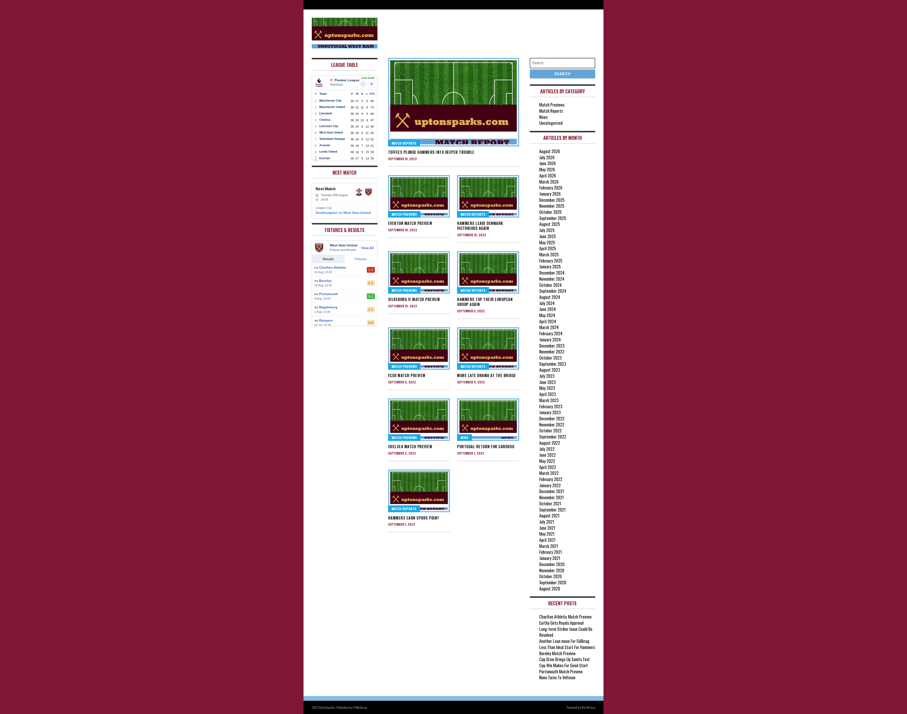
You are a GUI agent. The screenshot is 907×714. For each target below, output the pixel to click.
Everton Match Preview (410, 223)
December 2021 (551, 491)
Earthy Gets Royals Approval (561, 623)
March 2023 (549, 400)
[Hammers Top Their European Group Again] (488, 272)
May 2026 (547, 169)
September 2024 (552, 291)
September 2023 (552, 364)
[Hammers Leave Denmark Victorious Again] (488, 196)
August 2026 (549, 151)
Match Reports (404, 143)
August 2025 (549, 224)
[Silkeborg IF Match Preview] (419, 272)
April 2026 (547, 175)
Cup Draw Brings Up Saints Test (564, 659)
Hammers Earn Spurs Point (413, 518)
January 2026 (550, 194)
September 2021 (552, 510)
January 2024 (550, 339)
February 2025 (550, 261)
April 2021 (547, 540)
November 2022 (551, 425)
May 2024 (547, 315)
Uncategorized (551, 123)
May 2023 (547, 388)
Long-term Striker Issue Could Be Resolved (565, 632)
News (464, 437)
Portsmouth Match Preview (561, 671)
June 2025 (547, 236)
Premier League (346, 80)
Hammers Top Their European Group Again (485, 302)
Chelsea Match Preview (410, 446)
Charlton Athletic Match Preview (565, 617)
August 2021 (549, 515)
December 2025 (552, 200)
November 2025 (551, 206)
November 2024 (551, 279)
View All (367, 248)
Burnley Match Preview (557, 653)
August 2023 (549, 370)
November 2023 (551, 351)
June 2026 (547, 163)
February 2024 (550, 333)
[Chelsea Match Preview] (419, 419)
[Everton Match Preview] (419, 196)
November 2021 (551, 497)
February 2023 (550, 406)
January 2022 (550, 485)
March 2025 (549, 254)
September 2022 (552, 437)
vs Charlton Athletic (330, 267)
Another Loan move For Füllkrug (564, 641)
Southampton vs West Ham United (343, 213)
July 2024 (547, 303)
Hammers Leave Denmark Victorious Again (480, 225)
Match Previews (404, 214)
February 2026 (550, 188)
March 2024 (549, 327)
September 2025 (552, 218)
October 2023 (550, 358)
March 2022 (549, 473)
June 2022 (547, 455)
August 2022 (549, 443)
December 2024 (552, 273)
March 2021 (548, 546)
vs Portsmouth (326, 294)
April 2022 (547, 467)
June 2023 (547, 382)
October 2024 (550, 285)
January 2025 (550, 266)
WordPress (588, 707)
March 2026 (549, 182)
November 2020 (551, 570)
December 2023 (552, 346)
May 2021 (547, 534)
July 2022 (547, 449)
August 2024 (549, 297)
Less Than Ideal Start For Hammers (567, 647)
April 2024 (547, 321)
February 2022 (550, 479)
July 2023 (547, 376)
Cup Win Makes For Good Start (563, 665)
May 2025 (547, 242)
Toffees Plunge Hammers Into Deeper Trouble (431, 152)
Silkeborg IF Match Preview (414, 299)
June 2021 (547, 528)
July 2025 (547, 230)
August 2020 (549, 588)
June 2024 (547, 309)
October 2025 (550, 212)
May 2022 (547, 461)
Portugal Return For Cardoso (485, 446)
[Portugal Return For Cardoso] (488, 419)
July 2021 (546, 522)
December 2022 (552, 418)
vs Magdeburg (326, 307)
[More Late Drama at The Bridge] (488, 348)
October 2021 (550, 503)
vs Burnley (323, 281)
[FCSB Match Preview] (419, 348)
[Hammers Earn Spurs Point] (419, 490)
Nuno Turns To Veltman (557, 677)
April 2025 (547, 248)
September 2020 (552, 582)
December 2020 (552, 564)
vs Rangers (323, 320)
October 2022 (550, 430)
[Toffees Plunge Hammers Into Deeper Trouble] (453, 102)
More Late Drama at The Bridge (486, 375)
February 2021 (550, 552)
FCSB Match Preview (406, 375)
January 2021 (549, 558)
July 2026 (547, 157)
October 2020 (550, 576)
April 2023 (547, 394)
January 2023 (550, 412)
